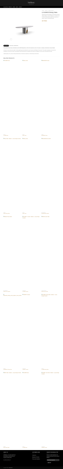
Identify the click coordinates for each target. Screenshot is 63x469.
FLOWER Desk (5, 135)
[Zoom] (11, 39)
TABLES (46, 10)
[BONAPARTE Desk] (50, 97)
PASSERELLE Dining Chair (7, 369)
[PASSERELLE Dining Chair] (12, 331)
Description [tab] (6, 45)
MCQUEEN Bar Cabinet (45, 213)
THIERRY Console (25, 369)
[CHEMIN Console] (50, 409)
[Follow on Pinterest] (8, 460)
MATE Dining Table (6, 447)
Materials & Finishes (35, 457)
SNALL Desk (24, 135)
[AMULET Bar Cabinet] (12, 253)
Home (43, 10)
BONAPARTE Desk (44, 135)
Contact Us (34, 455)
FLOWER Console (25, 291)
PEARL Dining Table (6, 213)
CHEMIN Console (44, 447)
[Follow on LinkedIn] (9, 460)
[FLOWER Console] (31, 253)
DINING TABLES (51, 10)
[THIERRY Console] (31, 331)
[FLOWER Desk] (12, 97)
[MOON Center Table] (50, 253)
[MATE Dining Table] (12, 409)
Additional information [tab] (13, 45)
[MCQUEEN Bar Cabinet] (50, 175)
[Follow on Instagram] (6, 460)
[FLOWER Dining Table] (50, 331)
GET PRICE (44, 20)
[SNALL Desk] (31, 97)
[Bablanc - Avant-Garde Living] (31, 3)
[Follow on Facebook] (4, 460)
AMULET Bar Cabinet (6, 291)
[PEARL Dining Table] (12, 175)
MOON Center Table (44, 291)
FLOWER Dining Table (44, 369)
